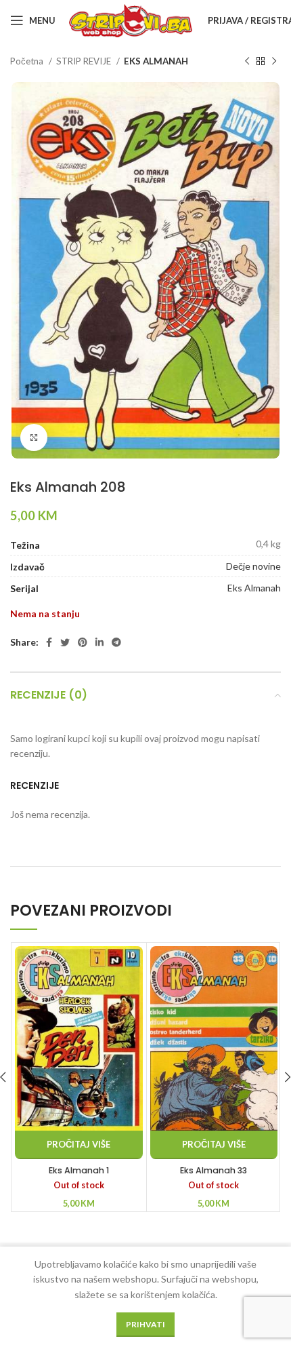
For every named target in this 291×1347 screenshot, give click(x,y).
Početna (27, 61)
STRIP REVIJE (84, 61)
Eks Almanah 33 (213, 1170)
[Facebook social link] (49, 642)
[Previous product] (247, 62)
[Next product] (274, 62)
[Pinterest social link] (82, 642)
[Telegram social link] (116, 642)
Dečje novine (253, 566)
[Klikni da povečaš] (33, 437)
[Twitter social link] (65, 642)
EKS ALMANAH (156, 61)
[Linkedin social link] (99, 642)
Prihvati (145, 1324)
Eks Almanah (254, 587)
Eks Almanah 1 (79, 1170)
